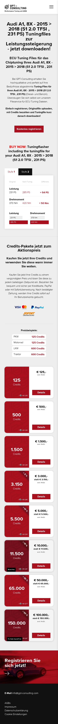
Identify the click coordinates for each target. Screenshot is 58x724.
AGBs (8, 703)
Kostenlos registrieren (29, 129)
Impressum (10, 707)
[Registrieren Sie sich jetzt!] (7, 673)
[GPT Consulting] (15, 7)
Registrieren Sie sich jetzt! (23, 663)
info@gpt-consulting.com (25, 693)
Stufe (11, 172)
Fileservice (15, 102)
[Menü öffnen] (51, 6)
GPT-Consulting (24, 79)
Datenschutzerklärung (16, 710)
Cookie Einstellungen (16, 714)
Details (41, 392)
